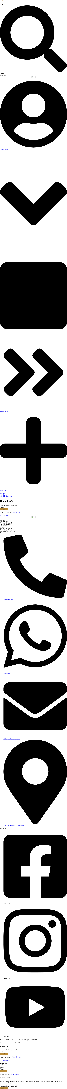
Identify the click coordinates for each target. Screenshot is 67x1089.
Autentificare (15, 1074)
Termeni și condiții (6, 528)
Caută (2, 4)
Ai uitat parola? (5, 515)
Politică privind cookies (7, 531)
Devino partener (5, 524)
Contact (2, 527)
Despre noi (3, 526)
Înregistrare (17, 512)
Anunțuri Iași (4, 521)
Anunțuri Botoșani (6, 523)
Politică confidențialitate (8, 530)
